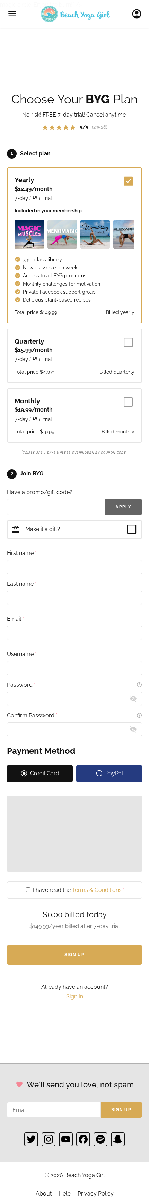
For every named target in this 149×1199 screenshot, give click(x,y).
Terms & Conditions (97, 890)
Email (15, 619)
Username (22, 654)
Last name (22, 584)
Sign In (138, 13)
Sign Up (74, 954)
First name (22, 553)
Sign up (121, 1109)
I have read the (78, 890)
